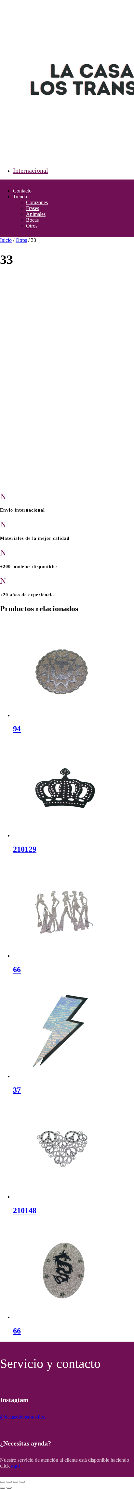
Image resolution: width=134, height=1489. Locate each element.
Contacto (22, 190)
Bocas (32, 220)
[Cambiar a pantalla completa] (9, 1482)
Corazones (37, 202)
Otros (31, 226)
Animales (36, 214)
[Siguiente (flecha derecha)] (9, 1488)
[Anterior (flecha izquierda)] (2, 1488)
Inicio (6, 240)
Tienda (20, 196)
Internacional (30, 170)
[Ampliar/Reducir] (2, 1482)
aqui (15, 1466)
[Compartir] (15, 1482)
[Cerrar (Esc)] (22, 1482)
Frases (32, 208)
